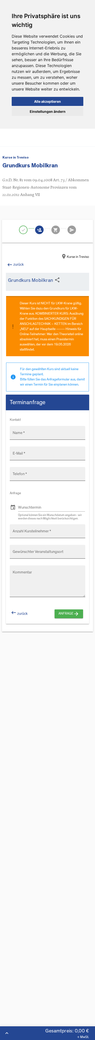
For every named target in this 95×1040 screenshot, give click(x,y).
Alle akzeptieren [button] (47, 101)
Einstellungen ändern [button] (48, 111)
